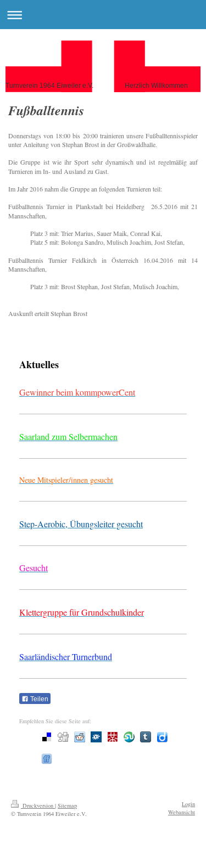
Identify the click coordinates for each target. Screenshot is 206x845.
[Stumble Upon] (129, 736)
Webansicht (181, 812)
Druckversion (38, 805)
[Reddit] (79, 736)
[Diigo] (162, 736)
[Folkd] (96, 736)
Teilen (38, 699)
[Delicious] (46, 736)
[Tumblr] (145, 736)
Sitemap (67, 805)
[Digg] (63, 736)
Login (188, 804)
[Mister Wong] (112, 736)
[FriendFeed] (46, 758)
